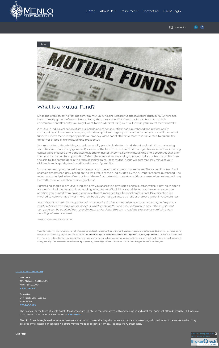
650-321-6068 (27, 288)
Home (90, 11)
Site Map (21, 333)
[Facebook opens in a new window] (202, 28)
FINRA (71, 314)
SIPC (78, 314)
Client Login (172, 11)
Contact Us (151, 11)
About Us (106, 11)
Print (44, 44)
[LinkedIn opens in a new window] (196, 28)
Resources (128, 11)
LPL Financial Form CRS (29, 271)
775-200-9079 (28, 305)
